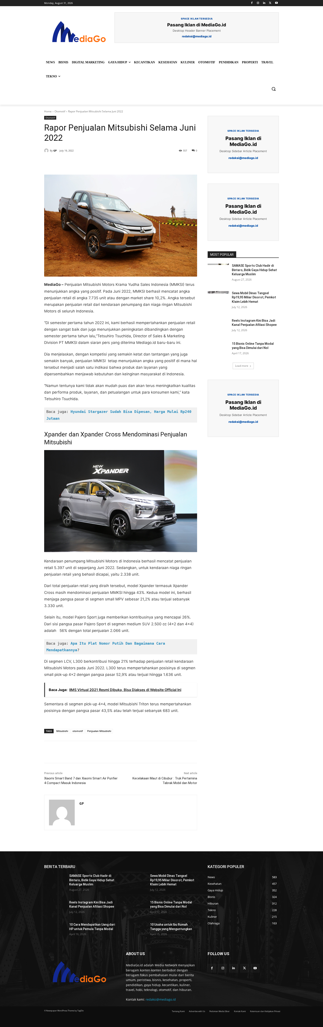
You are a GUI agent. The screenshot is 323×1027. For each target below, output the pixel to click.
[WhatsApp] (104, 163)
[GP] (47, 150)
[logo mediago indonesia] (79, 33)
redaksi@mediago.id (161, 999)
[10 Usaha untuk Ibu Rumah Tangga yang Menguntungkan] (136, 930)
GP (55, 150)
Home (48, 111)
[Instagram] (258, 3)
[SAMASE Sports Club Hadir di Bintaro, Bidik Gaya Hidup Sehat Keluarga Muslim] (218, 271)
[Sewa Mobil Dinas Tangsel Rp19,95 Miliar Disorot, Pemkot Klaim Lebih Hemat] (218, 298)
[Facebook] (251, 3)
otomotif (78, 731)
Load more (241, 366)
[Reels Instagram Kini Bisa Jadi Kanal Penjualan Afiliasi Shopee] (218, 326)
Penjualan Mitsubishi (99, 731)
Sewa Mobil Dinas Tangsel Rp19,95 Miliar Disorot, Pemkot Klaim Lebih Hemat (254, 297)
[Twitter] (270, 3)
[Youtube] (276, 3)
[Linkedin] (264, 3)
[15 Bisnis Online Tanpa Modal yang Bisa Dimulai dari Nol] (218, 349)
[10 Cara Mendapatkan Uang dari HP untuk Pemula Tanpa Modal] (55, 930)
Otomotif (59, 111)
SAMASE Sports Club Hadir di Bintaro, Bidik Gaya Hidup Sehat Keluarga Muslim (254, 270)
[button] (273, 89)
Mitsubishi (62, 731)
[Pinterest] (94, 163)
